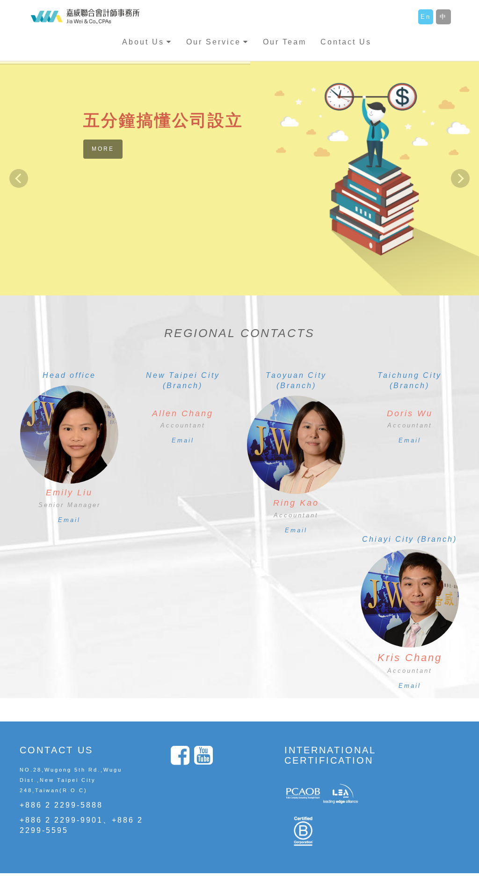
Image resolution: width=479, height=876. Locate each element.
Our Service (213, 42)
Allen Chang (182, 413)
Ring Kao (296, 503)
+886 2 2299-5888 (61, 805)
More (103, 149)
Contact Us (345, 42)
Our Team (284, 42)
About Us (143, 42)
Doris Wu (410, 413)
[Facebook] (182, 761)
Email (69, 519)
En (426, 16)
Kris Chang (409, 657)
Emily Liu (69, 492)
